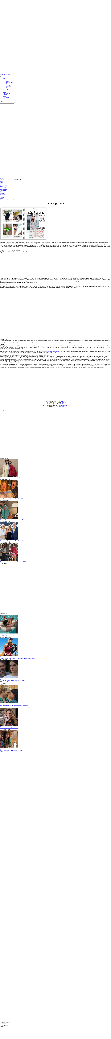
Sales (4, 90)
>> (3, 410)
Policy (7, 89)
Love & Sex (6, 97)
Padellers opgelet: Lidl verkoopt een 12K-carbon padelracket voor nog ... (17, 658)
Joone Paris (65, 405)
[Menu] (0, 76)
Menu (4, 78)
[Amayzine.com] (5, 74)
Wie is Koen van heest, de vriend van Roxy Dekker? (12, 498)
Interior (8, 81)
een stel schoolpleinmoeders (53, 351)
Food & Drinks (9, 82)
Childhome (63, 402)
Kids (7, 79)
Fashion (5, 94)
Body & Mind (3, 185)
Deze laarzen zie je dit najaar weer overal (10, 477)
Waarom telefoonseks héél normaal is (9, 728)
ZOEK (1, 101)
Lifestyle (8, 85)
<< (3, 409)
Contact (8, 88)
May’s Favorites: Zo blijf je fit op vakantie (10, 635)
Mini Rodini (62, 404)
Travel (7, 83)
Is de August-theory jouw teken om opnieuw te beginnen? (14, 705)
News (1, 196)
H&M (63, 401)
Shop (4, 98)
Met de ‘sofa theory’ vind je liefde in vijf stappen (11, 750)
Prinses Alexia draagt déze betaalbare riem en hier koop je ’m (14, 541)
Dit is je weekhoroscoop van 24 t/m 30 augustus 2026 (13, 562)
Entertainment (6, 93)
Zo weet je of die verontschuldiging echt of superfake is (13, 680)
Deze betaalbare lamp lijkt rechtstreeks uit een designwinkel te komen (16, 519)
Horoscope (8, 86)
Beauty (4, 96)
